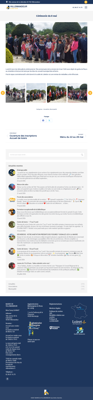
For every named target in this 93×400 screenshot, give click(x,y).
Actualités (46, 109)
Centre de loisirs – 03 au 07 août (27, 249)
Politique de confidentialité (54, 320)
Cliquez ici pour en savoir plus (34, 341)
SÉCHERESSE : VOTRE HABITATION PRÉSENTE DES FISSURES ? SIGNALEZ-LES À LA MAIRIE (47, 234)
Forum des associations (25, 197)
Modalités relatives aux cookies (56, 316)
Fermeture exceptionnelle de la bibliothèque (31, 210)
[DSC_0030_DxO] (77, 93)
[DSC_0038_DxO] (15, 93)
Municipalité (53, 109)
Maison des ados (22, 185)
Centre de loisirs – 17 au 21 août (27, 222)
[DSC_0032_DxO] (36, 93)
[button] (3, 93)
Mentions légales (54, 308)
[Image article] (12, 172)
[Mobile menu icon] (86, 7)
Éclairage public (22, 170)
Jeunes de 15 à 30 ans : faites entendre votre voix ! (33, 263)
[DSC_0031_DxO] (56, 93)
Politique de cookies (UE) (56, 312)
